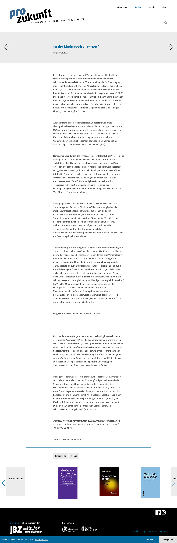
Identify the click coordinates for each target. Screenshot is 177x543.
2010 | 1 (64, 53)
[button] (3, 483)
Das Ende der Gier (15, 478)
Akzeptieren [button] (168, 540)
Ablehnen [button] (151, 540)
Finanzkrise (60, 456)
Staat (74, 456)
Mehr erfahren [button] (41, 539)
